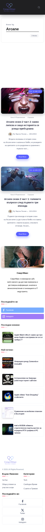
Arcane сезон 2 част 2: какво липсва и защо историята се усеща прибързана (22, 125)
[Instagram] (22, 316)
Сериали (31, 117)
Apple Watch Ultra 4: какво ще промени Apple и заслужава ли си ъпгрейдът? (28, 337)
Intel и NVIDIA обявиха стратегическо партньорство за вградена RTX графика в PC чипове (27, 429)
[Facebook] (22, 310)
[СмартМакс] (9, 7)
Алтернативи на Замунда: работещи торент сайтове (25, 379)
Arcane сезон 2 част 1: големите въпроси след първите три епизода (22, 202)
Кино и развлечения (18, 117)
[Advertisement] (22, 64)
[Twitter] (22, 511)
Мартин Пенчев (21, 134)
